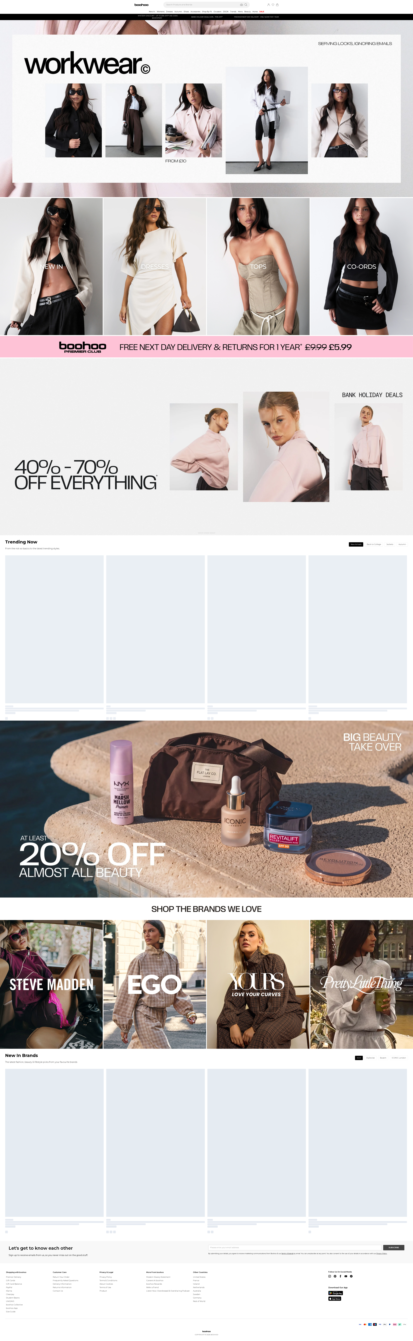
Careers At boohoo (154, 1281)
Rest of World (199, 1301)
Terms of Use (105, 1287)
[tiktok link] (351, 1276)
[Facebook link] (340, 1276)
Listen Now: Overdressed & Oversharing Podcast (168, 1291)
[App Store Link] (335, 1296)
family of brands (287, 1254)
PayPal (9, 1287)
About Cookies (106, 1284)
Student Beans (12, 1298)
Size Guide (10, 1312)
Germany (197, 1298)
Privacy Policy (106, 1277)
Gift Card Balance (14, 1284)
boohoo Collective (14, 1305)
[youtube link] (346, 1276)
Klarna (9, 1291)
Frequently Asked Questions (65, 1281)
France (196, 1281)
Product (103, 1291)
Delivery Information (62, 1284)
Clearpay (10, 1294)
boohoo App (12, 1308)
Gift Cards (10, 1281)
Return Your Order (61, 1277)
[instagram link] (329, 1276)
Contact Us (58, 1291)
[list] (206, 108)
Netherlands (198, 1287)
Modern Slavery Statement (158, 1277)
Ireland (196, 1284)
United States (199, 1277)
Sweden (196, 1294)
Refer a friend (152, 1287)
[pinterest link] (335, 1276)
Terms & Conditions (108, 1281)
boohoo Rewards (154, 1284)
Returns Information (62, 1287)
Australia (197, 1291)
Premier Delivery (13, 1277)
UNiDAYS (10, 1301)
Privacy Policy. (381, 1254)
